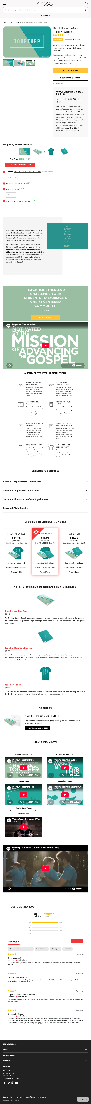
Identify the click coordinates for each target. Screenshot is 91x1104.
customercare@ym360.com (62, 63)
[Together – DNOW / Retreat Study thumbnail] (8, 63)
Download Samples (70, 78)
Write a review (77, 941)
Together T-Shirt (12, 189)
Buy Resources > (59, 83)
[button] (45, 922)
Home (5, 22)
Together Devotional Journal (18, 201)
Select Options (70, 70)
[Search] (85, 9)
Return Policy (42, 1097)
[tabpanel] (45, 988)
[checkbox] (67, 949)
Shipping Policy (7, 1097)
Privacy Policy (19, 1097)
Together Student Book (15, 184)
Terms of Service (31, 1097)
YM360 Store (14, 22)
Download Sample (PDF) (38, 728)
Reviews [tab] (13, 941)
